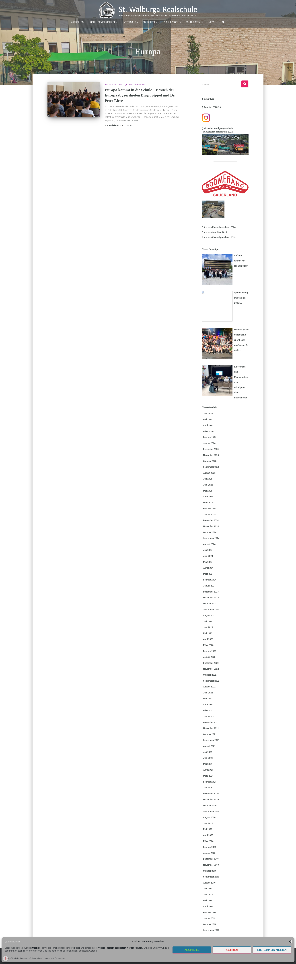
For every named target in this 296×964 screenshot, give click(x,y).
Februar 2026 (209, 437)
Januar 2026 (209, 443)
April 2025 (208, 496)
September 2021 (211, 740)
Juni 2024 (208, 556)
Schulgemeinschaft (103, 22)
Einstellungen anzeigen (272, 950)
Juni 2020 (208, 823)
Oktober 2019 (209, 871)
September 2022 (211, 681)
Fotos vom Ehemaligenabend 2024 (219, 227)
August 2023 (209, 615)
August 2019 (209, 883)
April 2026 (208, 425)
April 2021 (208, 770)
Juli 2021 (207, 752)
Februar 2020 (209, 847)
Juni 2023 (208, 627)
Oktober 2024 (209, 532)
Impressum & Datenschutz (31, 958)
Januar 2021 (209, 787)
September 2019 (211, 877)
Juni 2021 (208, 758)
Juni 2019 (208, 894)
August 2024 (209, 544)
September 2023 (211, 609)
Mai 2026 (207, 419)
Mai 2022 (207, 698)
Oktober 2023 (209, 603)
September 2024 (211, 538)
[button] (289, 941)
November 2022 (211, 669)
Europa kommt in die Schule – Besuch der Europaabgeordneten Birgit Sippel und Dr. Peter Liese (140, 95)
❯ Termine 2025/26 (211, 107)
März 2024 (208, 574)
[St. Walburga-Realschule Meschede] (148, 10)
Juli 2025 (207, 479)
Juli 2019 (207, 888)
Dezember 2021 (211, 722)
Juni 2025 (208, 485)
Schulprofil (171, 22)
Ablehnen (232, 950)
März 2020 (208, 841)
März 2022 (208, 710)
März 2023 (208, 645)
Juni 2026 (208, 413)
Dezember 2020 (211, 793)
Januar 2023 (209, 657)
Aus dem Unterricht (115, 85)
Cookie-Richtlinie (12, 958)
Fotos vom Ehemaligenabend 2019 (219, 237)
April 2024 (208, 568)
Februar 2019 (209, 912)
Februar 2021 (209, 782)
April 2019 (208, 906)
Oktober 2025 (209, 461)
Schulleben (150, 22)
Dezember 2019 (211, 859)
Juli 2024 (207, 550)
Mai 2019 (207, 900)
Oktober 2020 (209, 805)
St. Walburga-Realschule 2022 (217, 132)
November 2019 (211, 865)
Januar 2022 (209, 716)
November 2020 (211, 799)
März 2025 (208, 502)
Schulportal (194, 22)
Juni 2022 (208, 692)
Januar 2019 (209, 918)
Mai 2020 (207, 829)
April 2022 (208, 704)
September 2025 (211, 467)
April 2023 (208, 639)
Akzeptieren (192, 950)
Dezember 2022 (211, 663)
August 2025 (209, 473)
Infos (211, 22)
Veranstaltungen (135, 85)
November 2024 (211, 526)
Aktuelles (77, 22)
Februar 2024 (209, 579)
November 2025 (211, 455)
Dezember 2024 (211, 520)
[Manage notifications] (5, 958)
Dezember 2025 (211, 449)
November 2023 (211, 597)
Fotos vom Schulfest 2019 (214, 232)
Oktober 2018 (209, 924)
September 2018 (211, 930)
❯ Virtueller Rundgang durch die (217, 128)
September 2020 (211, 811)
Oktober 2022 (209, 675)
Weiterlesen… (133, 120)
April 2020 (208, 835)
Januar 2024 (209, 585)
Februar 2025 (209, 508)
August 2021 (209, 746)
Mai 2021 (207, 764)
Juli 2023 (207, 621)
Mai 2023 (207, 633)
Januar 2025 (209, 514)
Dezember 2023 (211, 591)
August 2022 (209, 686)
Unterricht (129, 22)
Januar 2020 (209, 853)
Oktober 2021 (209, 734)
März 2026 (208, 431)
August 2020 (209, 817)
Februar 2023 (209, 651)
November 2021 (211, 728)
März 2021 (208, 776)
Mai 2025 (207, 491)
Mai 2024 (207, 562)
